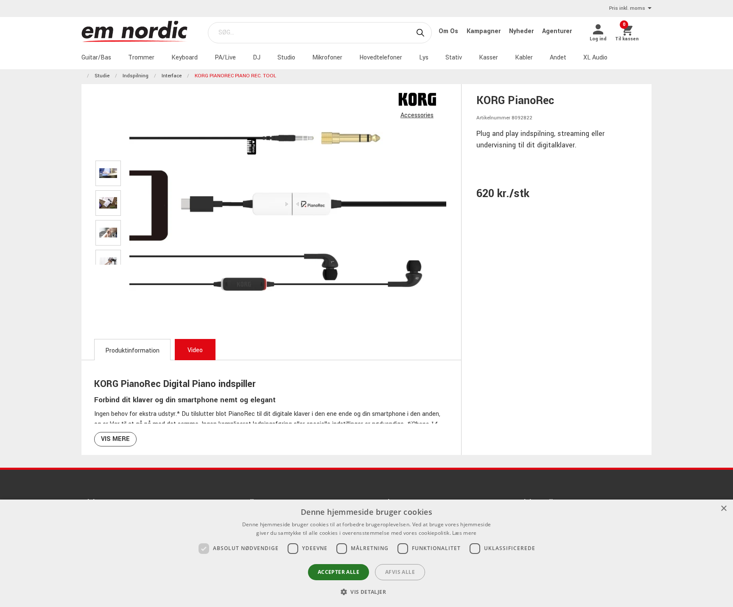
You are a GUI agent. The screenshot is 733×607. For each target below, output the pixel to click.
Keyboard (184, 57)
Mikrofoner (327, 57)
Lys (423, 57)
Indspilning (135, 76)
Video (195, 350)
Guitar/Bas (96, 57)
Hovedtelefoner (380, 57)
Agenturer (557, 31)
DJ (256, 57)
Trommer (141, 57)
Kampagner (484, 31)
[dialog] (366, 553)
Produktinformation (132, 350)
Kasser (488, 57)
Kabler (524, 57)
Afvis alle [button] (400, 572)
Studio (286, 57)
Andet (558, 57)
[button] (366, 592)
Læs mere (464, 532)
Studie (102, 76)
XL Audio (595, 57)
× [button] (723, 508)
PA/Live (225, 57)
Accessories (417, 115)
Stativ (453, 57)
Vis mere (115, 439)
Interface (172, 76)
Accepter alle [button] (338, 572)
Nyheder (522, 31)
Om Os (449, 31)
